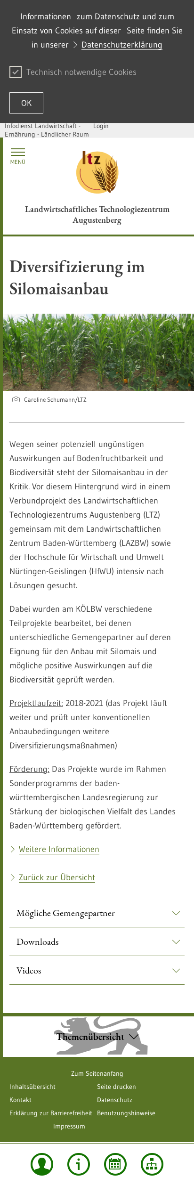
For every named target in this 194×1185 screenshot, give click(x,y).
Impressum (69, 1126)
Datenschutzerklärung (121, 45)
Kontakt (20, 1100)
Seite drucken (116, 1086)
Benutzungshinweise (126, 1113)
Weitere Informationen (59, 849)
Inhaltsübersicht (32, 1086)
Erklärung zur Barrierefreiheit (50, 1113)
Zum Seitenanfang (97, 1073)
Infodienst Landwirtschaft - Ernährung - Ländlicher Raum (47, 130)
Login (101, 126)
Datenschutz (114, 1100)
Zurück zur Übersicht (57, 877)
